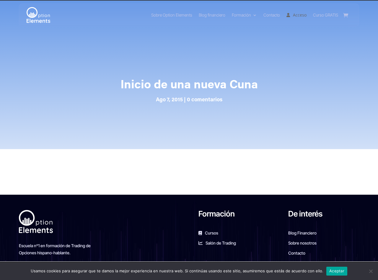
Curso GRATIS (325, 14)
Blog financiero (212, 14)
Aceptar (336, 270)
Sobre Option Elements (171, 14)
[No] (371, 271)
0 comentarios (204, 100)
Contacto (271, 14)
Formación (241, 14)
